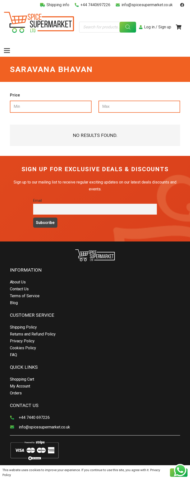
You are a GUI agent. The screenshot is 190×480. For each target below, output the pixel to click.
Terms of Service (25, 296)
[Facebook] (182, 5)
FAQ (13, 354)
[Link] (39, 22)
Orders (16, 393)
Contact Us (19, 289)
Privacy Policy (22, 341)
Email (37, 201)
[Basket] (178, 27)
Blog (14, 302)
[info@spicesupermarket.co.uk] (14, 427)
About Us (18, 282)
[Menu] (7, 50)
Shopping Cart (22, 379)
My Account (20, 386)
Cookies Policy (23, 348)
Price (15, 95)
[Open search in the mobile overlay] (107, 27)
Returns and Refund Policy (33, 334)
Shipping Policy (23, 327)
